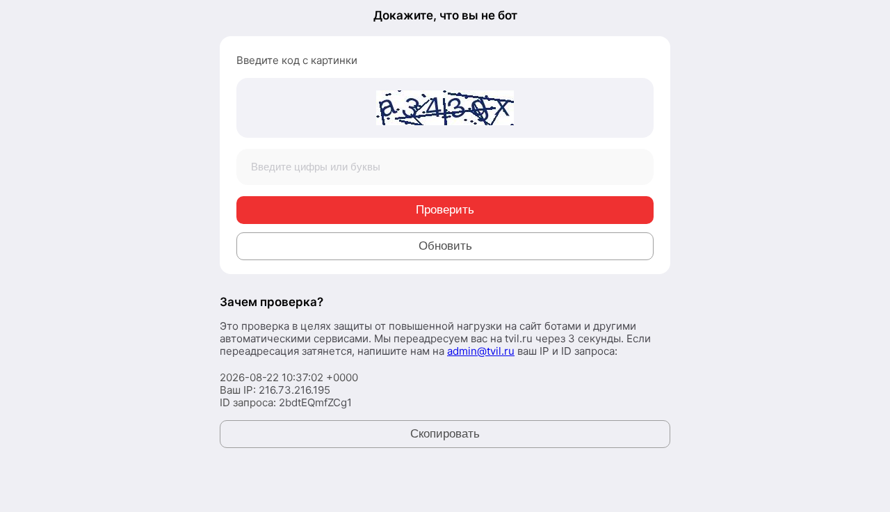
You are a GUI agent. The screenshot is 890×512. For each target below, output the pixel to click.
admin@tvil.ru (481, 351)
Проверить (445, 209)
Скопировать (445, 433)
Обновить (445, 246)
